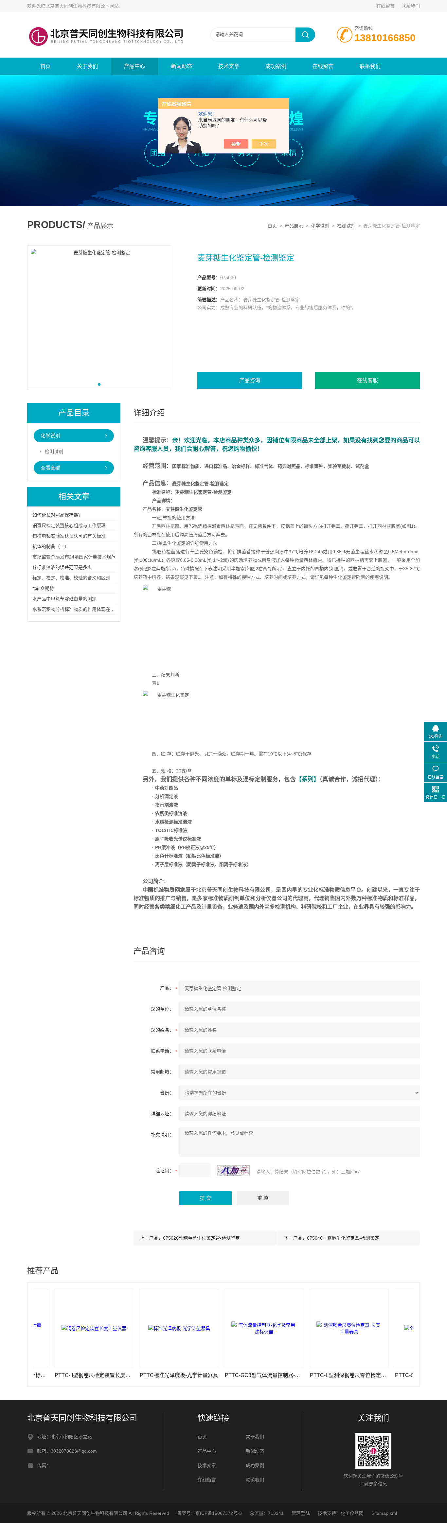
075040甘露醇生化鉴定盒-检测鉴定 (343, 1238)
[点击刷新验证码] (233, 1170)
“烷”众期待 (43, 588)
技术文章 (228, 66)
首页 (45, 66)
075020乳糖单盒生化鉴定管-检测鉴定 (201, 1238)
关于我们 (87, 66)
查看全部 (50, 467)
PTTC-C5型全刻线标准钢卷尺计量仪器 (404, 1375)
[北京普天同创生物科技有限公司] (105, 18)
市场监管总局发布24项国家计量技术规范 (74, 556)
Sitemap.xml (384, 1513)
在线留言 (385, 6)
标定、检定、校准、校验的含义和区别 (71, 577)
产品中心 (134, 66)
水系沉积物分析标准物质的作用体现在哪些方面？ (82, 609)
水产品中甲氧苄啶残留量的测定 (64, 598)
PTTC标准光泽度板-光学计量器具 (148, 1375)
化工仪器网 (352, 1513)
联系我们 (411, 6)
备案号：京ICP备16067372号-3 (209, 1513)
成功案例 (275, 66)
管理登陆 (301, 1513)
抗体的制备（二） (50, 546)
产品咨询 (249, 380)
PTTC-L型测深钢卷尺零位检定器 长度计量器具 (318, 1375)
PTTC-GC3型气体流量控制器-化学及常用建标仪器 (233, 1375)
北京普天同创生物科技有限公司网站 (82, 6)
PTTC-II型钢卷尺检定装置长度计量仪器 (63, 1375)
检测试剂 (346, 225)
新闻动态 (181, 66)
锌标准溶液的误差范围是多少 (62, 567)
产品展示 (294, 225)
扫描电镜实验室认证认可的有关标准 (69, 536)
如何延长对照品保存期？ (57, 515)
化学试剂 (320, 225)
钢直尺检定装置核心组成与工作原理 (69, 525)
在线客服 (367, 380)
